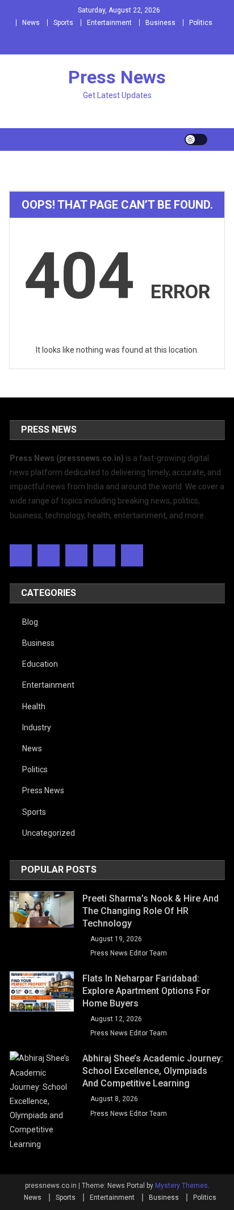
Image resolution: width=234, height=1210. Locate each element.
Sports (63, 23)
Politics (200, 23)
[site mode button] (196, 139)
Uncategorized (48, 832)
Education (40, 664)
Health (33, 706)
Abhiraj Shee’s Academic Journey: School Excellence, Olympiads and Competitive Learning (152, 1071)
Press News (117, 77)
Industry (36, 727)
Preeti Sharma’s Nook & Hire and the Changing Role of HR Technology (150, 911)
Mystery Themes (181, 1186)
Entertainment (109, 23)
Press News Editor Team (128, 953)
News (31, 23)
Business (160, 23)
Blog (30, 622)
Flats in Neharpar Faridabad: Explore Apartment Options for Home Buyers (146, 991)
